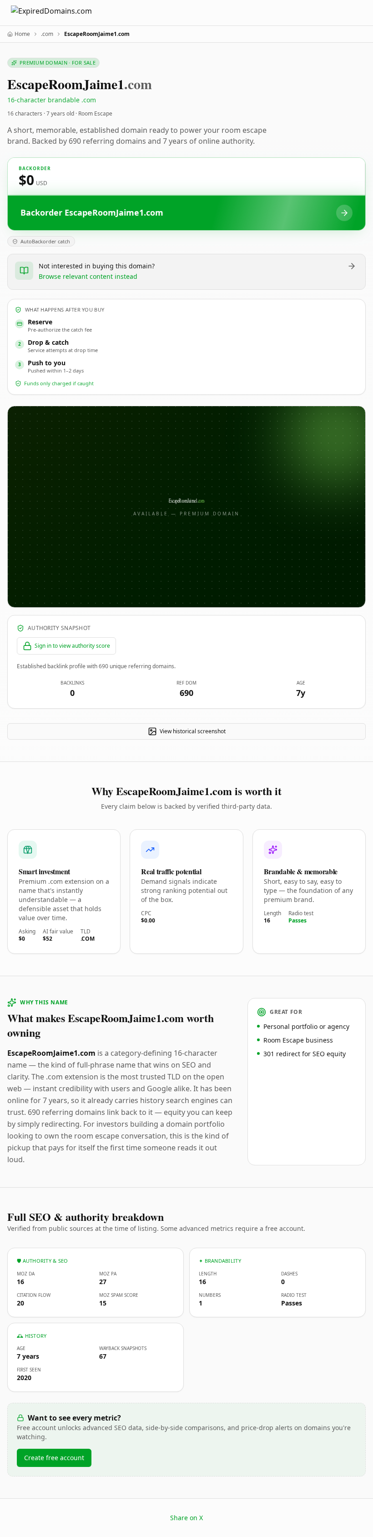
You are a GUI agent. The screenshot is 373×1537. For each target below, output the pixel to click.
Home (22, 34)
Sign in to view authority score (72, 646)
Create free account (54, 1457)
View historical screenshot (193, 731)
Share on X (186, 1517)
